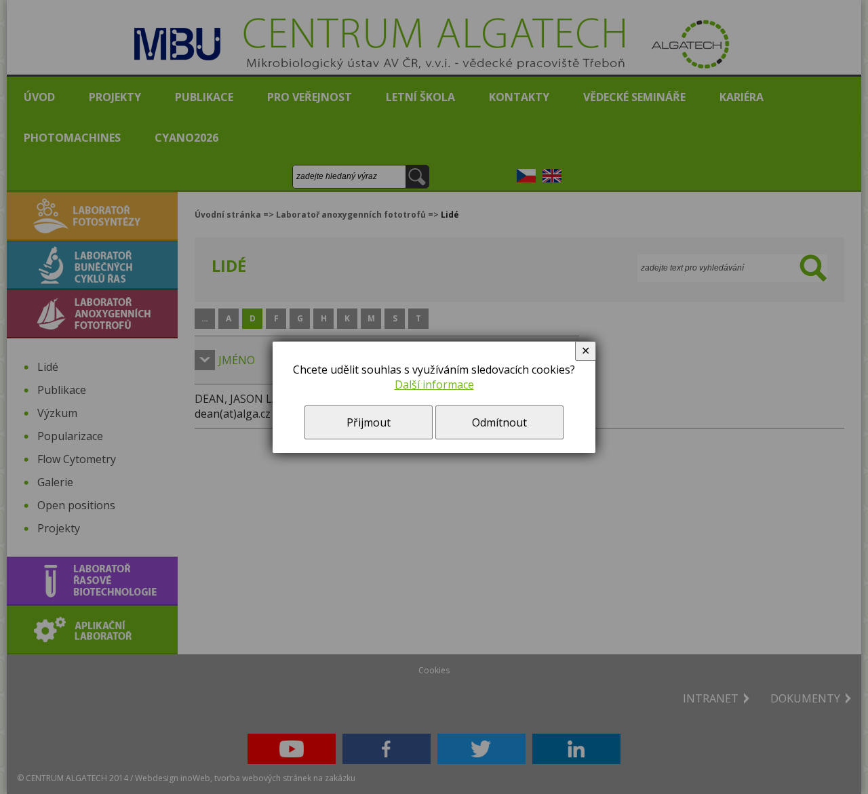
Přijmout (369, 422)
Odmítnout (499, 422)
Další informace (434, 384)
